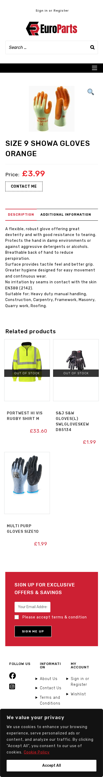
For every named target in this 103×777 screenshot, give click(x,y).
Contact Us (51, 688)
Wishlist (78, 694)
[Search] (92, 47)
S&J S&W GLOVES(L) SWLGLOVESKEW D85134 (72, 421)
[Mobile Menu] (94, 68)
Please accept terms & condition (54, 617)
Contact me (24, 186)
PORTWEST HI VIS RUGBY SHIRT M (25, 416)
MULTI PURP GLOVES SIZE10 (23, 529)
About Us (49, 679)
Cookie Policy (37, 752)
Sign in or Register (52, 10)
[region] (51, 743)
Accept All (51, 765)
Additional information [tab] (65, 214)
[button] (27, 345)
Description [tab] (21, 214)
